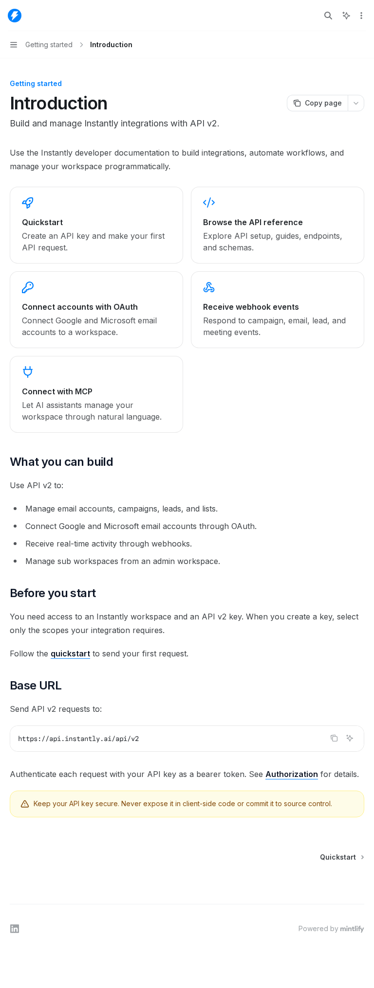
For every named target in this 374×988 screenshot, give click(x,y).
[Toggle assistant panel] (346, 15)
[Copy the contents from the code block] (334, 738)
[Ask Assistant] (349, 738)
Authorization (291, 774)
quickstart (70, 653)
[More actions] (361, 15)
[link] (96, 225)
